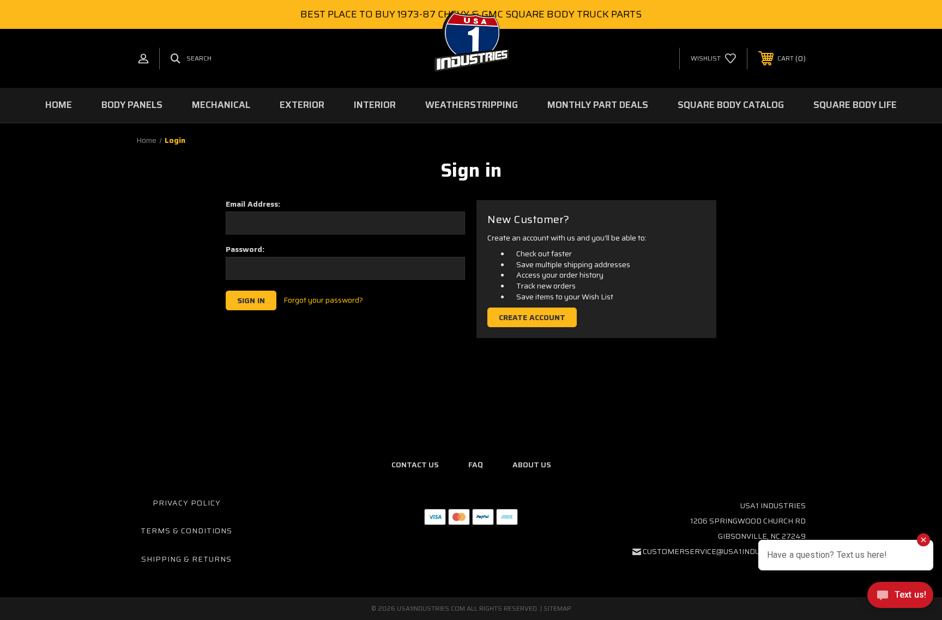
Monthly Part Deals (597, 105)
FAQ (475, 465)
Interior (375, 105)
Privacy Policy (187, 503)
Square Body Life (855, 105)
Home (58, 105)
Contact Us (415, 465)
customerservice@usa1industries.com (724, 551)
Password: (245, 249)
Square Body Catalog (731, 105)
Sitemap (557, 608)
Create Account (532, 317)
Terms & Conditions (186, 531)
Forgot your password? (323, 300)
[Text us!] (900, 597)
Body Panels (131, 105)
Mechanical (221, 105)
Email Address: (253, 204)
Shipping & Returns (186, 559)
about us (531, 465)
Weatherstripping (471, 105)
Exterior (302, 105)
